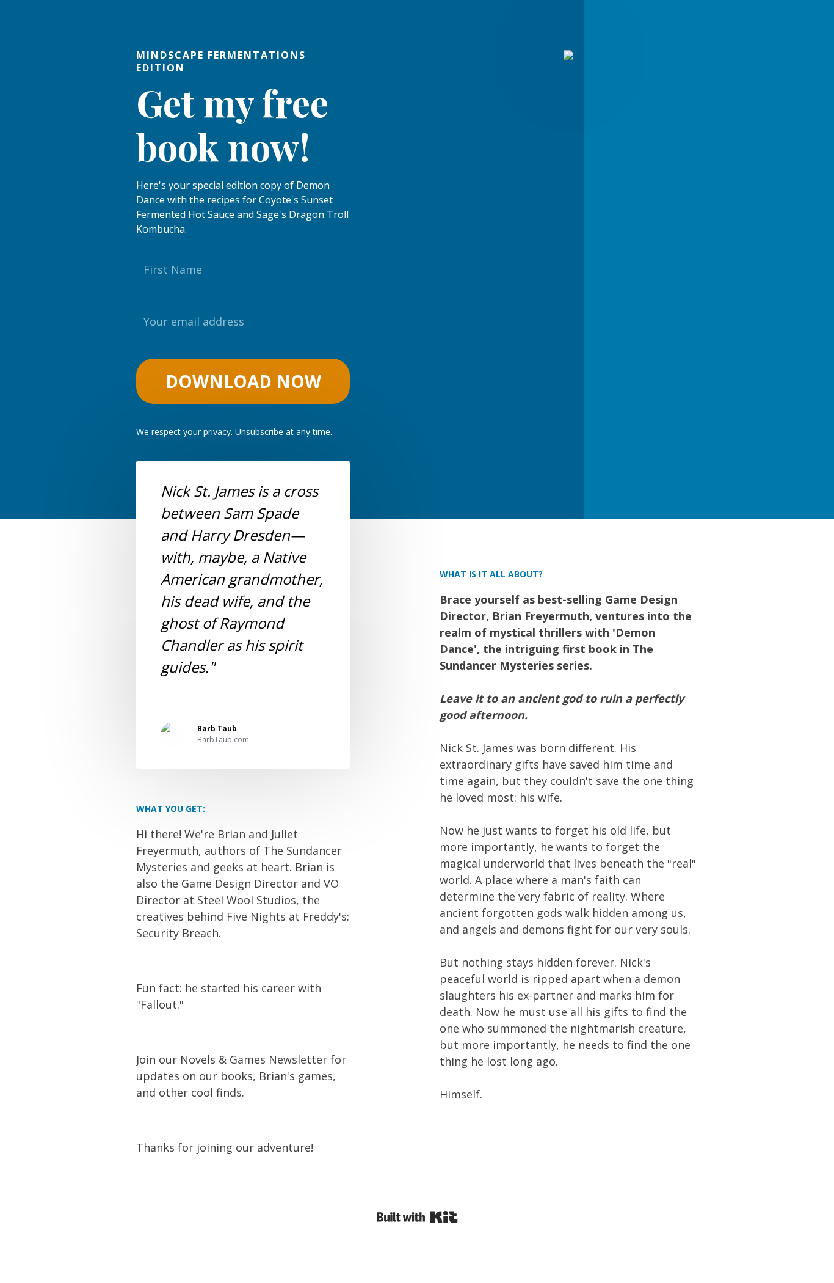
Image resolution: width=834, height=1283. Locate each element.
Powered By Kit (417, 1217)
